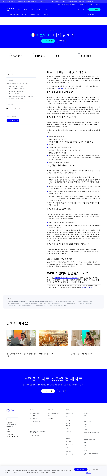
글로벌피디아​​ (69, 413)
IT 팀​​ (67, 428)
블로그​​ (85, 442)
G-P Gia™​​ (50, 418)
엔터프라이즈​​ (69, 444)
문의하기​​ (9, 431)
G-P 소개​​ (86, 413)
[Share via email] (19, 108)
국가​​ (32, 9)
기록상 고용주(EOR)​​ (35, 413)
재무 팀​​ (68, 425)
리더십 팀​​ (68, 431)
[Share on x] (15, 108)
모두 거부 (95, 469)
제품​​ (19, 9)
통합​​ (31, 428)
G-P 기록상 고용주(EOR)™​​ (54, 413)
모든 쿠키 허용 (80, 469)
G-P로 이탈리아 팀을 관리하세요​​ (16, 99)
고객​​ (85, 418)
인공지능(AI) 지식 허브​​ (89, 439)
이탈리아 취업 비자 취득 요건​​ (16, 88)
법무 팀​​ (68, 423)
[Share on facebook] (11, 108)
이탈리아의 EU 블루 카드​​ (15, 93)
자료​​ (46, 9)
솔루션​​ (25, 9)
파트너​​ (39, 9)
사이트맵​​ (86, 429)
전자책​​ (85, 450)
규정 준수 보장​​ (34, 415)
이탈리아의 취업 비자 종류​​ (15, 86)
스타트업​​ (68, 438)
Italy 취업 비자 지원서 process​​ (17, 91)
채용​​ (85, 415)
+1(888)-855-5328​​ (11, 424)
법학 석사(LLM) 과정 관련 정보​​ (91, 432)
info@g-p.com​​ (10, 426)
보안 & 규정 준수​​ (34, 435)
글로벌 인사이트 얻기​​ (35, 421)
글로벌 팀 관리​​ (34, 418)
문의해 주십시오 (87, 288)
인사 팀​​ (68, 420)
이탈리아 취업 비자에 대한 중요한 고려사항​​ (20, 96)
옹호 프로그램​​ (69, 454)
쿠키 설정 (88, 472)
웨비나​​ (85, 448)
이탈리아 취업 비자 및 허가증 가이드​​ (17, 83)
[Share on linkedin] (7, 108)
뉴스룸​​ (85, 424)
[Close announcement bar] (94, 1)
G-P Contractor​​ (52, 415)
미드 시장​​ (68, 441)
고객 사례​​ (68, 451)
